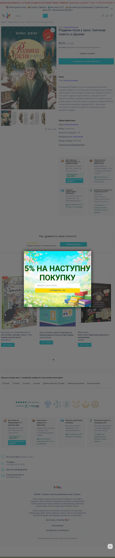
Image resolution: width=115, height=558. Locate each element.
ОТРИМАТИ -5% (57, 290)
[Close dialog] (88, 254)
